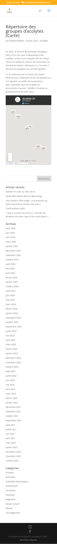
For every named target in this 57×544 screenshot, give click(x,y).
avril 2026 (10, 237)
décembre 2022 (13, 358)
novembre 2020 (13, 456)
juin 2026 (10, 232)
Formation (11, 490)
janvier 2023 (12, 353)
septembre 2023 (14, 326)
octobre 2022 (12, 366)
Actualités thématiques (17, 481)
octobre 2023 (12, 322)
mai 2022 (10, 384)
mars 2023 (11, 344)
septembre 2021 (14, 420)
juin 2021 (10, 433)
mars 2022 (11, 393)
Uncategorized (13, 512)
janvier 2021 (12, 447)
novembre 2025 (13, 255)
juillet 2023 (11, 331)
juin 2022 (10, 380)
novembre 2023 (13, 317)
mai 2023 (10, 335)
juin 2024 (10, 295)
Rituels (9, 508)
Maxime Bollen (17, 40)
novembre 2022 (13, 362)
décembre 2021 (13, 407)
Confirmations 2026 (15, 208)
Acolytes (44, 40)
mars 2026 (11, 241)
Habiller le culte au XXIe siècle (20, 191)
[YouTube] (30, 527)
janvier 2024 (12, 313)
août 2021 (10, 425)
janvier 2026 (12, 246)
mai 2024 (10, 299)
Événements (12, 486)
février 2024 (11, 308)
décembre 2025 (13, 250)
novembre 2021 (13, 411)
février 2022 (11, 398)
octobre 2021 (12, 416)
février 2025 (11, 277)
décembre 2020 (13, 451)
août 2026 (10, 228)
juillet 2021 (11, 429)
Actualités (10, 477)
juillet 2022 (11, 375)
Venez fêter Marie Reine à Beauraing (24, 196)
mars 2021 (11, 442)
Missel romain (13, 503)
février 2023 (11, 349)
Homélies (10, 495)
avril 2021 (10, 438)
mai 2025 (10, 268)
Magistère (10, 499)
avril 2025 (10, 273)
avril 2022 (10, 389)
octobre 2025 (12, 259)
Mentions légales (28, 539)
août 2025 (10, 264)
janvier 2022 (12, 402)
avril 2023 (10, 340)
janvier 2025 (12, 281)
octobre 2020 (12, 460)
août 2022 (10, 371)
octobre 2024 (12, 286)
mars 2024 (11, 304)
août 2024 (10, 290)
